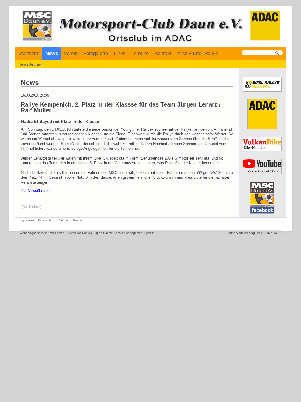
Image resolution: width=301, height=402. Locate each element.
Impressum (27, 220)
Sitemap (64, 220)
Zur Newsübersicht (37, 191)
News (51, 53)
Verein (71, 53)
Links (120, 53)
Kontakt (163, 53)
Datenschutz (46, 220)
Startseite (28, 53)
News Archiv (29, 64)
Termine (140, 53)
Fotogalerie (95, 53)
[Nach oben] (31, 207)
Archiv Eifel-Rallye (197, 53)
